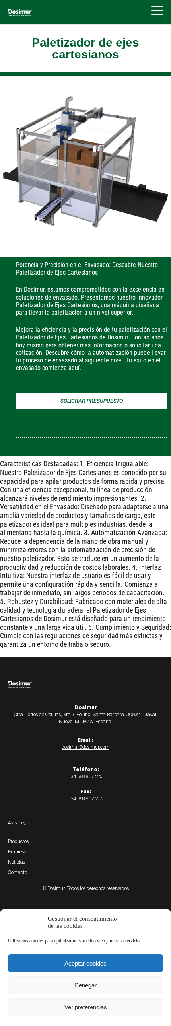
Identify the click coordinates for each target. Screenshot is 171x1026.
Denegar (85, 985)
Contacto (17, 872)
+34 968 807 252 (85, 776)
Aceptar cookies (85, 963)
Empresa (17, 852)
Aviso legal (19, 823)
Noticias (16, 862)
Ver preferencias (85, 1007)
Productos (18, 841)
